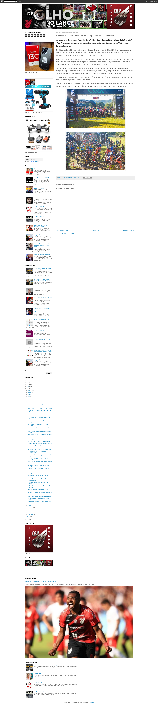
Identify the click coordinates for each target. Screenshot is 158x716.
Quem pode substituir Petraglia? (42, 254)
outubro (30, 510)
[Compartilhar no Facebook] (89, 178)
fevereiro (30, 392)
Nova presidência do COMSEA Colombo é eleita (40, 449)
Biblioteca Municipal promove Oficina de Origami (40, 443)
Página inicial (95, 230)
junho (29, 401)
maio (29, 398)
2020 (28, 517)
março (29, 394)
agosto (29, 505)
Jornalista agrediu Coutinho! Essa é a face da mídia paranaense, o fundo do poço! (43, 341)
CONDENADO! (37, 168)
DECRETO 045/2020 (39, 330)
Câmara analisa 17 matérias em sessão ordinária (40, 408)
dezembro (30, 514)
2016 (28, 382)
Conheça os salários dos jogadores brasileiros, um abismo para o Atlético (43, 351)
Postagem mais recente (62, 230)
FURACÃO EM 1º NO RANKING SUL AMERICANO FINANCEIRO (43, 298)
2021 (28, 519)
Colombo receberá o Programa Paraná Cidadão (39, 496)
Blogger (92, 702)
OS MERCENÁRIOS (39, 216)
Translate (37, 161)
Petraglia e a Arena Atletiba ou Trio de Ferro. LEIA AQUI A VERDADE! (42, 280)
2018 (28, 386)
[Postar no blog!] (86, 178)
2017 (28, 384)
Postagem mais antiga (128, 230)
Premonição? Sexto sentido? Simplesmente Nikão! (41, 226)
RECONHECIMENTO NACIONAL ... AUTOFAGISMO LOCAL (42, 187)
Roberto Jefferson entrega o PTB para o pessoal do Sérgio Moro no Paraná (42, 245)
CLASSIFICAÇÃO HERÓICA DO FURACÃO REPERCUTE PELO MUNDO (42, 310)
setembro (30, 507)
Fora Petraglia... (38, 289)
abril (29, 396)
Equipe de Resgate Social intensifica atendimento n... (37, 452)
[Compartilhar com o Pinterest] (91, 178)
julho (29, 403)
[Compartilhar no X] (87, 178)
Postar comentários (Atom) (67, 233)
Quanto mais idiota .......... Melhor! (42, 198)
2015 (28, 380)
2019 (28, 388)
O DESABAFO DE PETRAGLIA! (41, 177)
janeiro (30, 390)
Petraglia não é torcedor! (40, 235)
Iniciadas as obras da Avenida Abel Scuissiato (39, 441)
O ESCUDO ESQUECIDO (40, 207)
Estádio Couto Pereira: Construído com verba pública (42, 269)
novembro (30, 512)
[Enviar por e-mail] (84, 178)
